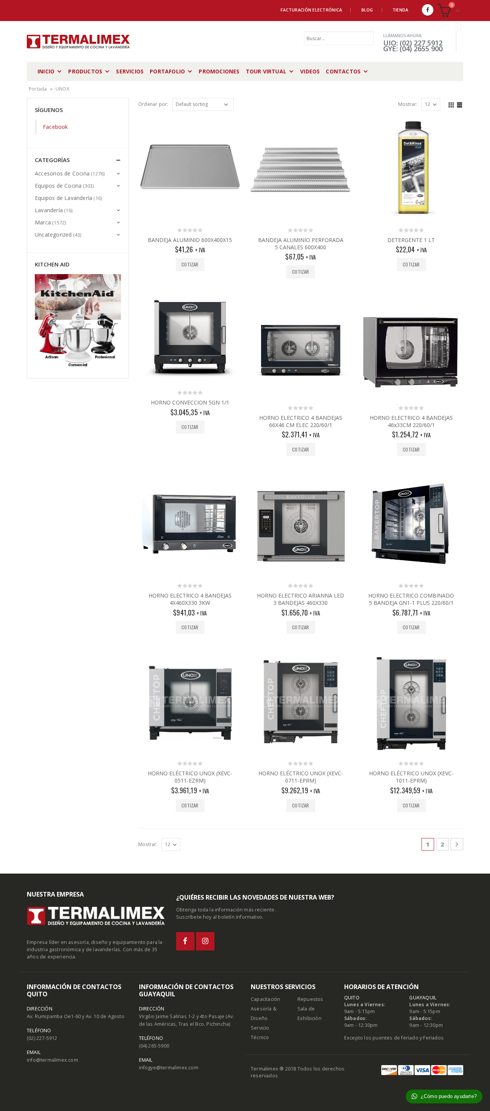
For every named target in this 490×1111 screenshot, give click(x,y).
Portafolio (167, 71)
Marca (43, 222)
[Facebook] (427, 10)
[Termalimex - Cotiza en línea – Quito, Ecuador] (78, 42)
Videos (310, 71)
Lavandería (49, 210)
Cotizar (189, 264)
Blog (367, 10)
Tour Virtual (266, 71)
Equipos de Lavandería (63, 197)
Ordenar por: (153, 104)
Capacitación (265, 999)
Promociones (219, 71)
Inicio (46, 71)
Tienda (400, 10)
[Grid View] (451, 104)
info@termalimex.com (52, 1060)
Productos (85, 71)
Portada (38, 89)
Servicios (130, 71)
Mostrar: (408, 104)
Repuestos (310, 999)
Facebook (55, 126)
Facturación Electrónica (311, 10)
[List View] (459, 104)
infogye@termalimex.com (168, 1067)
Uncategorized (53, 234)
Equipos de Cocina (58, 185)
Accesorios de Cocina (62, 173)
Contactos (343, 71)
